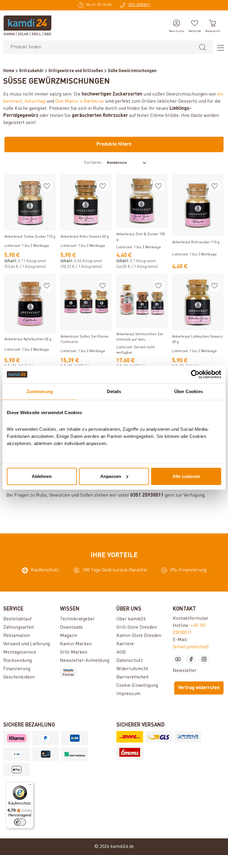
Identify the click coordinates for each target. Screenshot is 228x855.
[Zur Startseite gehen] (27, 25)
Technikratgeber (77, 619)
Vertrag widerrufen (199, 688)
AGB (121, 652)
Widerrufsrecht (132, 669)
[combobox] (97, 47)
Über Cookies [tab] (188, 391)
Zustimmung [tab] (39, 391)
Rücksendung (17, 660)
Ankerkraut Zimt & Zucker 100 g (140, 237)
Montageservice (19, 652)
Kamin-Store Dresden (138, 635)
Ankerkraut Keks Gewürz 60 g (85, 237)
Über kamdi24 (130, 619)
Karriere (125, 644)
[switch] (20, 822)
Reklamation (16, 635)
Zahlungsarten (18, 627)
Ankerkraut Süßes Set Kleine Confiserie (84, 339)
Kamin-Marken (76, 644)
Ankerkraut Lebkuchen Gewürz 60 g (197, 339)
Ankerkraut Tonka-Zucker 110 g (29, 237)
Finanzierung (16, 669)
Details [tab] (114, 391)
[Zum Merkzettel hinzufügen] (47, 186)
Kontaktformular (190, 618)
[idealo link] (86, 672)
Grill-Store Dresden (136, 627)
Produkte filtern (114, 144)
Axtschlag (34, 101)
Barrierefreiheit (132, 677)
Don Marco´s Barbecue (79, 101)
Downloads (71, 627)
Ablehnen (42, 476)
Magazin (68, 635)
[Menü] (219, 47)
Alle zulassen (186, 476)
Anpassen (110, 476)
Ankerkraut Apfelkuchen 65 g (27, 339)
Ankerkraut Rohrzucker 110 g (195, 242)
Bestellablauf (17, 619)
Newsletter (185, 670)
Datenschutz (129, 660)
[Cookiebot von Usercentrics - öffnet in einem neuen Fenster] (195, 374)
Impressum (128, 694)
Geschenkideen (19, 677)
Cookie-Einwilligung (137, 685)
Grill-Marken (73, 652)
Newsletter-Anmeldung (84, 660)
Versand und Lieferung (26, 644)
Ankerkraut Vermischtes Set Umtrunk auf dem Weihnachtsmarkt (139, 337)
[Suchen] (202, 47)
